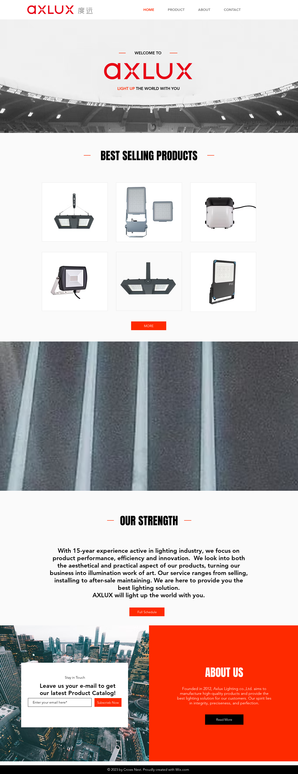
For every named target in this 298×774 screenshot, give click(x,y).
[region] (75, 212)
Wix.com (182, 769)
